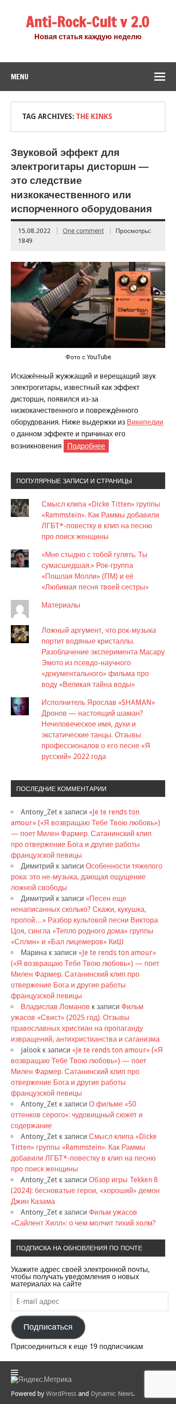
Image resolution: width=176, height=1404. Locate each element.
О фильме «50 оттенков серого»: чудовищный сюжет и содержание (77, 1115)
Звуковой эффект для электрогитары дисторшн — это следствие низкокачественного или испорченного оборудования (81, 181)
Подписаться (48, 1326)
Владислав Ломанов (55, 1006)
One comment (83, 230)
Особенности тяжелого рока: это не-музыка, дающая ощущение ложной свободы (86, 877)
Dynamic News (112, 1393)
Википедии (145, 422)
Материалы (61, 605)
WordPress (61, 1393)
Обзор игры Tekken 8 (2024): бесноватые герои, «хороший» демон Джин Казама (85, 1190)
